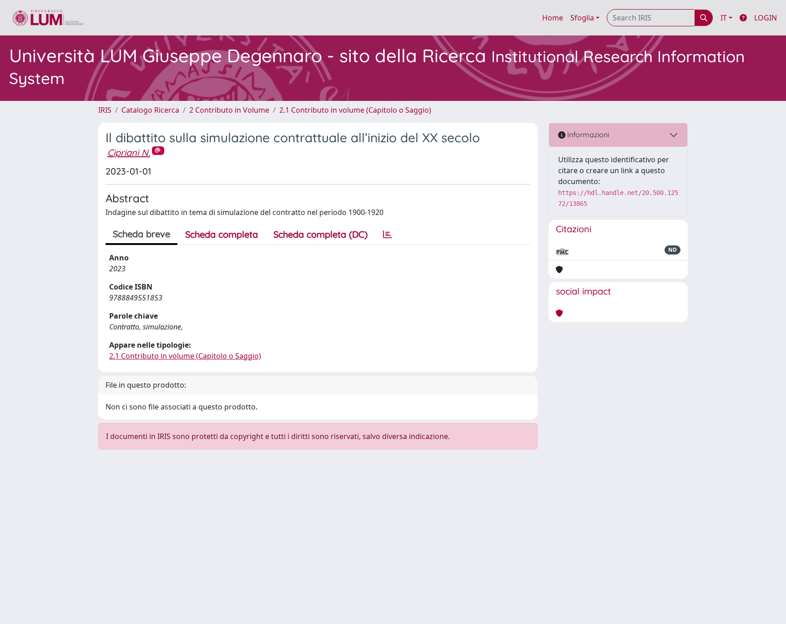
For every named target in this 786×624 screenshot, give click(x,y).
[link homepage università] (48, 18)
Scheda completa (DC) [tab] (320, 234)
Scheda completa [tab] (221, 234)
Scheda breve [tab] (141, 234)
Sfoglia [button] (582, 18)
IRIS (104, 110)
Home (552, 18)
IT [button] (723, 18)
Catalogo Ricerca (150, 110)
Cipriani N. (128, 152)
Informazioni (587, 134)
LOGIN (765, 18)
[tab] (387, 234)
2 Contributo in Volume (229, 110)
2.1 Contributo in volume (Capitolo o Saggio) (355, 110)
